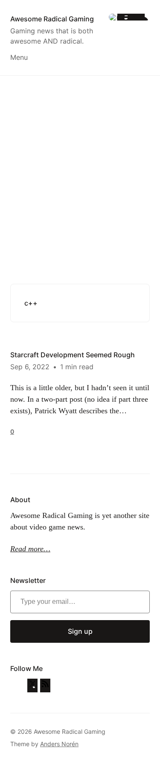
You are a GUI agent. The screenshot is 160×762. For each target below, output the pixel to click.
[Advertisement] (80, 166)
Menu (19, 57)
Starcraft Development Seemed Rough (72, 354)
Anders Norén (59, 743)
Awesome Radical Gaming (52, 19)
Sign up (80, 631)
